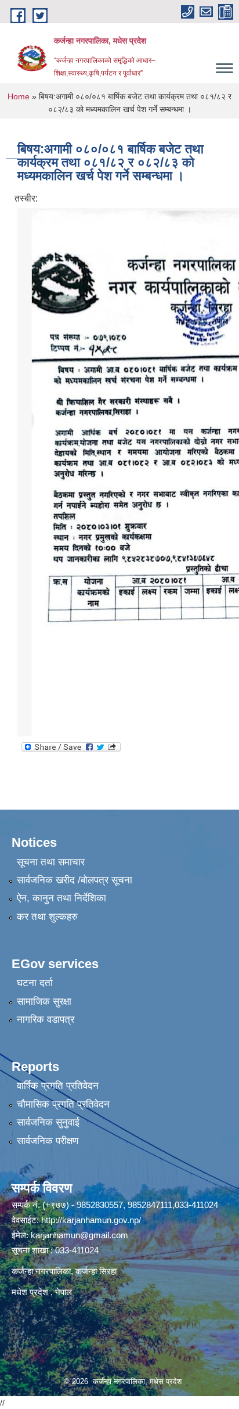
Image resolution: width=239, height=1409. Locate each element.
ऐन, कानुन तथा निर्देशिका (61, 898)
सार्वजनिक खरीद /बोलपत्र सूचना (74, 880)
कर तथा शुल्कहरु (47, 916)
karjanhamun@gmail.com (79, 1235)
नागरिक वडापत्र (45, 1019)
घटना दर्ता (35, 983)
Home (19, 96)
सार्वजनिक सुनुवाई (48, 1122)
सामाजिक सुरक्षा (44, 1001)
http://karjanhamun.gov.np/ (91, 1220)
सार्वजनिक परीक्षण (47, 1140)
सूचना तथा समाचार (51, 862)
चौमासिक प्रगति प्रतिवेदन (63, 1104)
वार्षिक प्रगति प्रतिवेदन (58, 1085)
